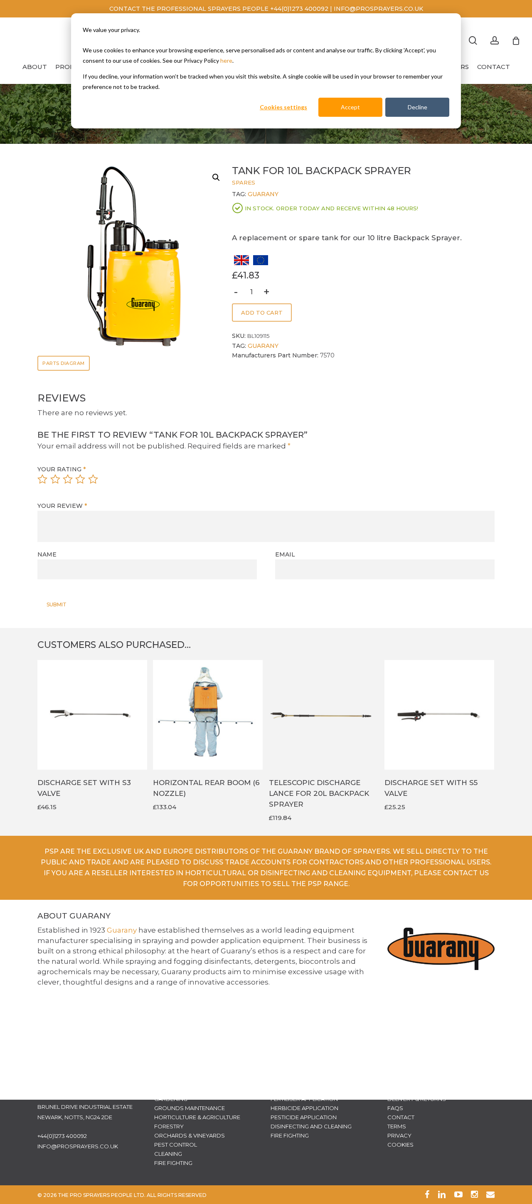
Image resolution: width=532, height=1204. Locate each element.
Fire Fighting (173, 1163)
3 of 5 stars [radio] (68, 479)
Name (47, 554)
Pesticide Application (304, 1117)
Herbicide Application (304, 1108)
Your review (62, 506)
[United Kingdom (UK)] (241, 263)
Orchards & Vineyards (189, 1135)
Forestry (169, 1126)
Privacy (399, 1135)
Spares (243, 182)
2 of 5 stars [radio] (55, 479)
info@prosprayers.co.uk (77, 1146)
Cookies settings (283, 107)
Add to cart (262, 312)
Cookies (400, 1144)
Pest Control (175, 1144)
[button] (213, 177)
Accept (350, 107)
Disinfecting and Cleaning (311, 1126)
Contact (400, 1117)
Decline (417, 107)
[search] (473, 40)
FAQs (395, 1108)
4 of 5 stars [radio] (80, 479)
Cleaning (168, 1153)
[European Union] (260, 263)
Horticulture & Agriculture (197, 1117)
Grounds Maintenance (189, 1108)
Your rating (61, 469)
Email (285, 554)
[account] (495, 40)
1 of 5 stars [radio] (42, 479)
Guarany (263, 194)
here (226, 60)
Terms (396, 1126)
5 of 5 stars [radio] (93, 479)
